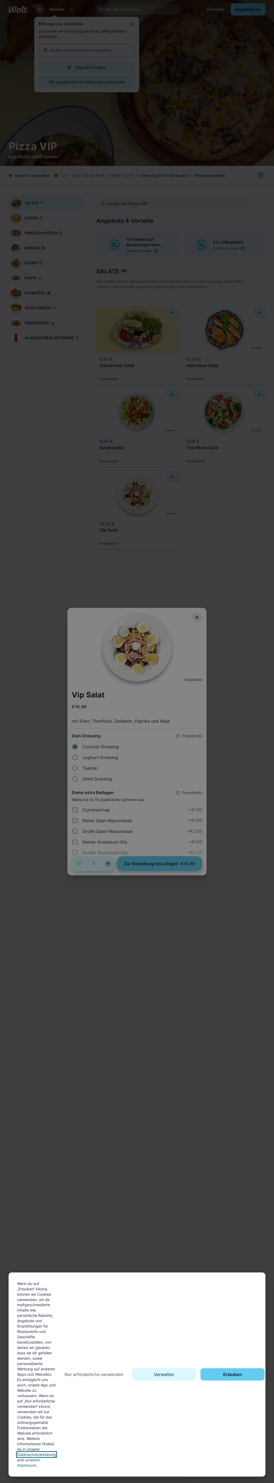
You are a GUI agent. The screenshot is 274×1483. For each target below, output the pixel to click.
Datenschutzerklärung (36, 1454)
